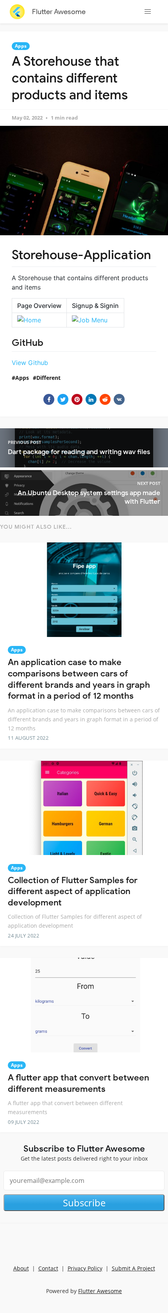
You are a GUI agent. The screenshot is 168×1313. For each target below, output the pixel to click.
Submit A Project (133, 1268)
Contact (48, 1268)
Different (48, 377)
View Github (30, 363)
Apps (21, 46)
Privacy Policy (85, 1268)
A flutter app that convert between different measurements (78, 1083)
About (21, 1268)
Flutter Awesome (59, 11)
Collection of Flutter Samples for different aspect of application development (73, 891)
